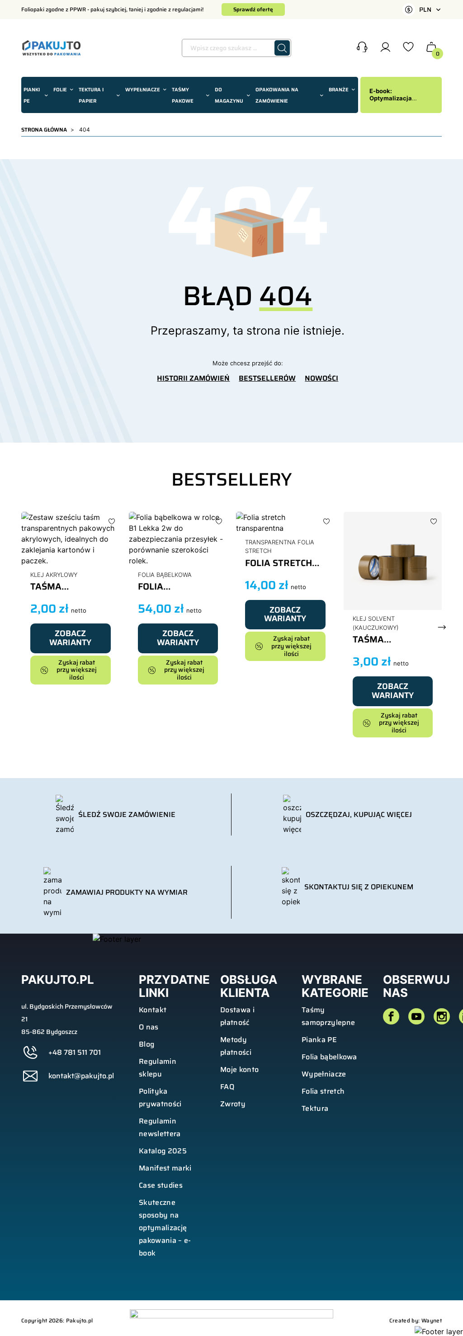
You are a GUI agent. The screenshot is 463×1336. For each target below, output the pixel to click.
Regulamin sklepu (157, 1068)
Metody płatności (235, 1046)
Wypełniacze (324, 1074)
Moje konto (239, 1069)
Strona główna (44, 129)
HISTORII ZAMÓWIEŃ (193, 378)
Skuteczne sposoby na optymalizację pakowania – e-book (165, 1228)
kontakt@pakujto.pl (81, 1076)
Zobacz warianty (70, 638)
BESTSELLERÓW (267, 378)
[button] (362, 48)
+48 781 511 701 (74, 1052)
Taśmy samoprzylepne (328, 1016)
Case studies (161, 1185)
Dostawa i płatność (237, 1016)
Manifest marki (165, 1168)
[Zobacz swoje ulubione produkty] (408, 49)
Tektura (315, 1108)
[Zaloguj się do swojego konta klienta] (385, 49)
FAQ (227, 1086)
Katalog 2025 (163, 1151)
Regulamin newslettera (160, 1127)
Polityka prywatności (160, 1097)
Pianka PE (319, 1039)
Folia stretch (323, 1091)
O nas (149, 1027)
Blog (146, 1044)
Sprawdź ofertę (253, 9)
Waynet (431, 1320)
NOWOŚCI (321, 378)
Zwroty (233, 1103)
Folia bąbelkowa (329, 1056)
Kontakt (152, 1009)
